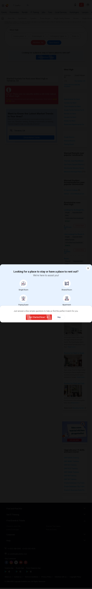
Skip (59, 317)
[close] (88, 268)
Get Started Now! (37, 317)
